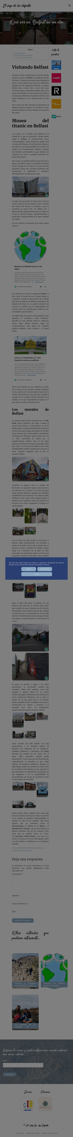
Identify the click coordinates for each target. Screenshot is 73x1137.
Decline (28, 569)
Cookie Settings (45, 569)
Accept (37, 574)
